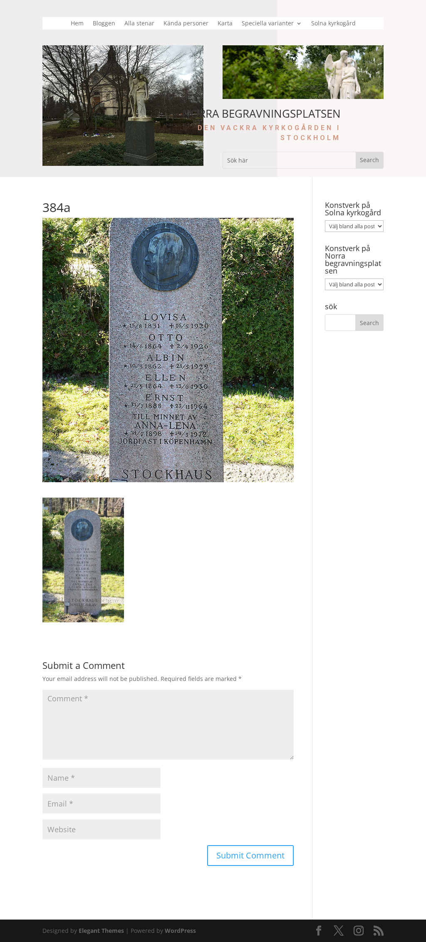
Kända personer (185, 23)
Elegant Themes (101, 931)
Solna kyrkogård (333, 23)
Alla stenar (139, 23)
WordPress (180, 931)
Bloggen (104, 23)
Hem (77, 23)
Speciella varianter (268, 23)
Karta (225, 23)
